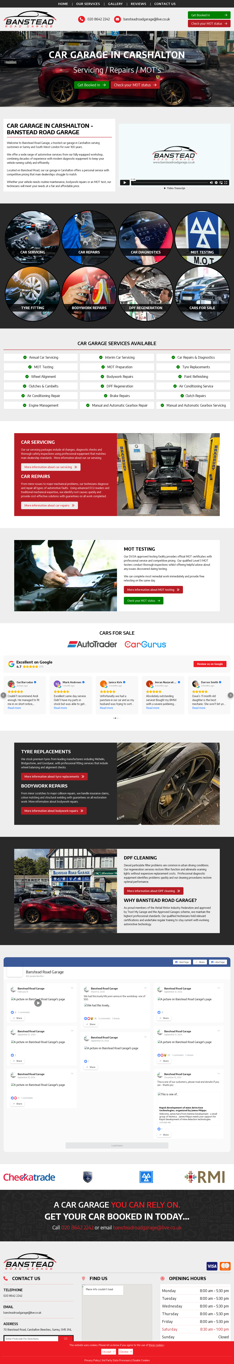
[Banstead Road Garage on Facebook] (14, 969)
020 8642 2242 (99, 19)
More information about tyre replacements (52, 776)
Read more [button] (14, 708)
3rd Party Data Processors (116, 1360)
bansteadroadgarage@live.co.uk (147, 19)
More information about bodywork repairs (51, 811)
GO (65, 1338)
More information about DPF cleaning (151, 891)
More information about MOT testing (151, 589)
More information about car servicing (48, 467)
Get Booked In (200, 15)
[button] (3, 695)
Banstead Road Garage (45, 971)
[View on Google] (11, 683)
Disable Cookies (141, 1360)
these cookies (156, 1345)
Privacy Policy (92, 1360)
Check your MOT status (207, 23)
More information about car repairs (47, 505)
